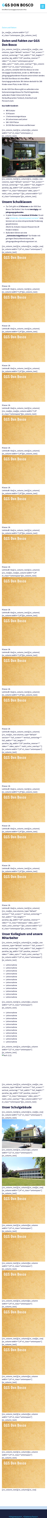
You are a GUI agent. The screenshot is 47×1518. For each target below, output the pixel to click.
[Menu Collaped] (42, 6)
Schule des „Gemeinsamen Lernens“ (24, 218)
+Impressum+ (15, 1516)
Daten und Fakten (9, 27)
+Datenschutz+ (30, 1516)
